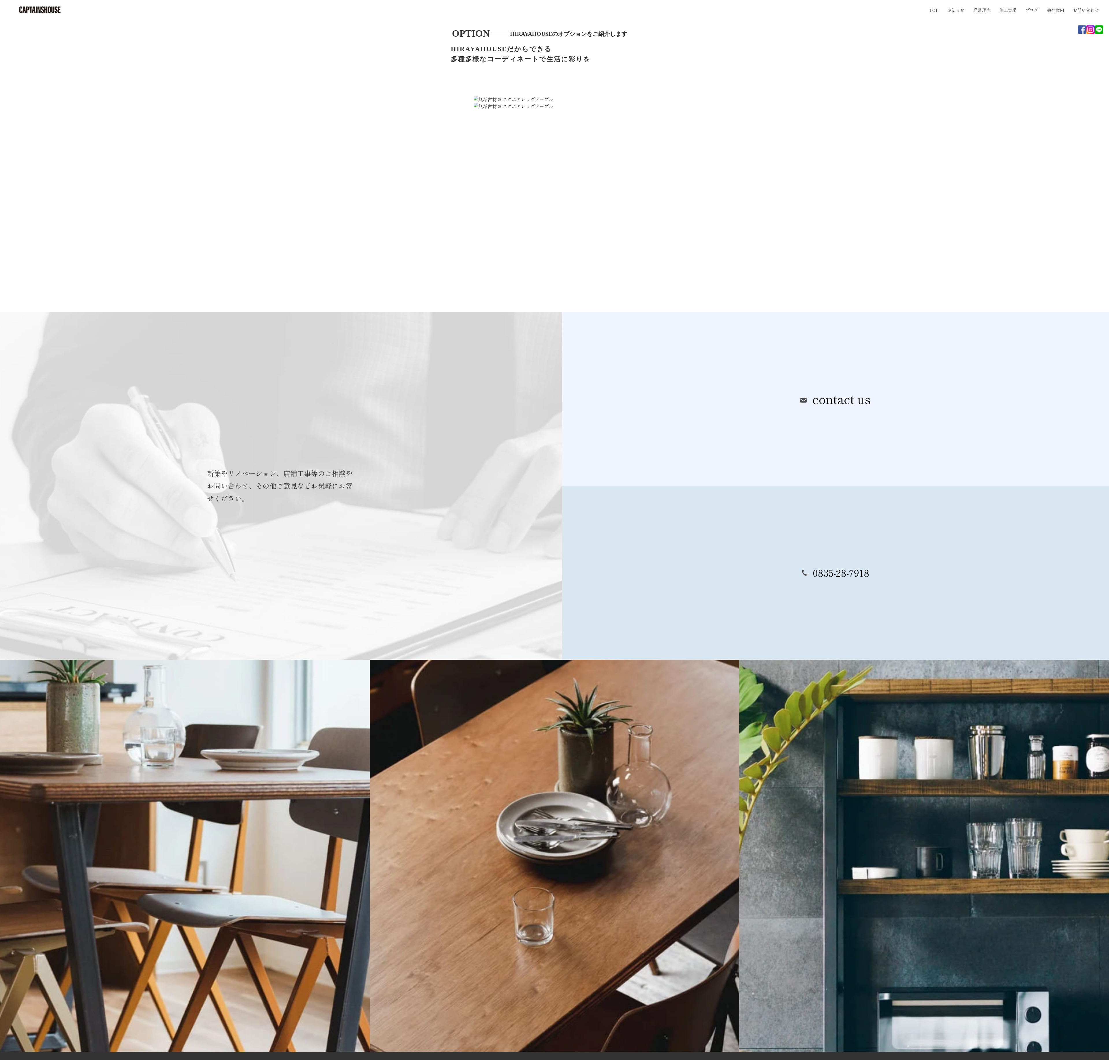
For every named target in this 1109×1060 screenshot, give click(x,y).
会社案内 (1055, 10)
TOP (934, 10)
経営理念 (982, 10)
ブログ (1031, 10)
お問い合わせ (1086, 10)
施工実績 (1008, 10)
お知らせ (956, 10)
